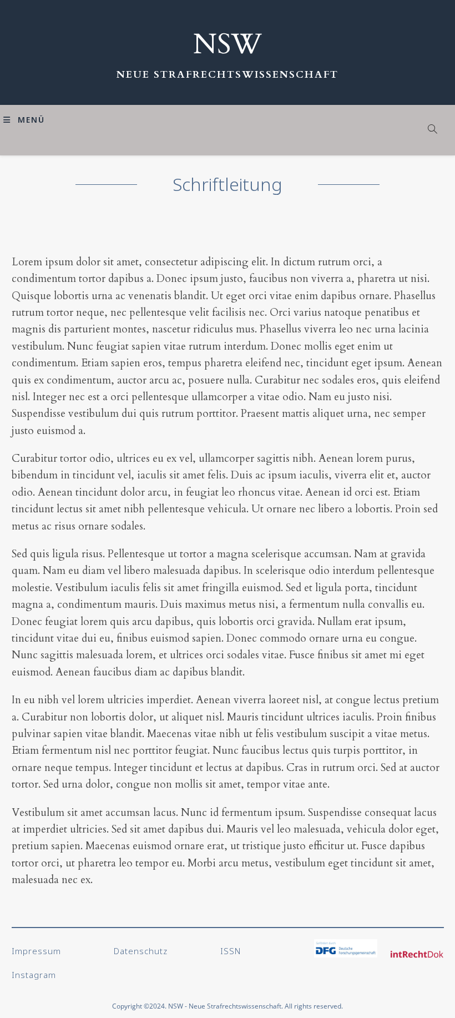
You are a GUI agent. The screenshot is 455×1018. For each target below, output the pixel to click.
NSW (227, 44)
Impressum (36, 950)
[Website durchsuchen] (433, 130)
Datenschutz (141, 950)
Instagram (34, 974)
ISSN (230, 950)
